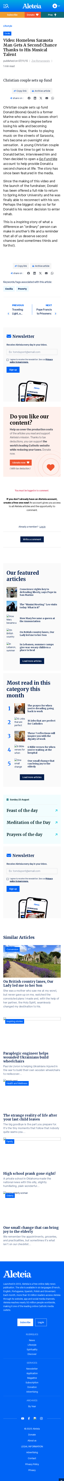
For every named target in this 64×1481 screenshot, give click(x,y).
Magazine (32, 1377)
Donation (32, 1387)
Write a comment (32, 539)
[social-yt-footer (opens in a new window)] (22, 1418)
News (32, 1340)
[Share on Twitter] (41, 98)
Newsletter (32, 1368)
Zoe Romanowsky (41, 61)
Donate (31, 14)
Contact (32, 1458)
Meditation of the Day (28, 822)
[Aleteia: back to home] (32, 6)
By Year (32, 1406)
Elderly (10, 1195)
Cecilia (9, 288)
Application (32, 1373)
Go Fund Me (48, 159)
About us (32, 1440)
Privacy (32, 1470)
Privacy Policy (32, 1464)
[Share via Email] (46, 98)
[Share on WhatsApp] (52, 98)
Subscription (32, 1382)
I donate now (18, 462)
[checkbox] (8, 360)
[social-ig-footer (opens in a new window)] (41, 1418)
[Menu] (11, 6)
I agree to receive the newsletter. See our (31, 360)
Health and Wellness (17, 1083)
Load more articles (32, 660)
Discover (32, 1354)
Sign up (13, 369)
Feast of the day (22, 810)
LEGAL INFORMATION (32, 1446)
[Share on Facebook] (29, 98)
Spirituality (32, 1349)
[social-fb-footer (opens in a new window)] (28, 1418)
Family (10, 1141)
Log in (43, 526)
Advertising (32, 1391)
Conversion (12, 949)
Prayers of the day (24, 834)
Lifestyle (7, 25)
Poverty (22, 288)
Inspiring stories (15, 1021)
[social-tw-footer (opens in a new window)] (35, 1418)
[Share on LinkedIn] (35, 98)
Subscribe (12, 14)
